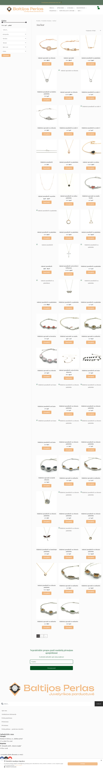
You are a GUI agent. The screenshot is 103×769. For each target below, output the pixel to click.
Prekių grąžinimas (7, 718)
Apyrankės (60, 8)
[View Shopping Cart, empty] (98, 9)
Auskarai (70, 8)
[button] (34, 767)
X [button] (61, 2)
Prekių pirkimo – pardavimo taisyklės (12, 729)
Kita (79, 10)
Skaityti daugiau (18, 765)
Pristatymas (5, 722)
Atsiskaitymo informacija (9, 714)
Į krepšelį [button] (47, 64)
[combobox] (47, 703)
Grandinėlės (80, 8)
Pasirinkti (46, 168)
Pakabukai (52, 10)
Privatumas (5, 725)
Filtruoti (6, 55)
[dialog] (51, 764)
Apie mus (4, 710)
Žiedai (51, 8)
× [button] (101, 760)
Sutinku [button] (82, 764)
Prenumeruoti (51, 668)
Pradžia (38, 21)
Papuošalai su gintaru (67, 10)
